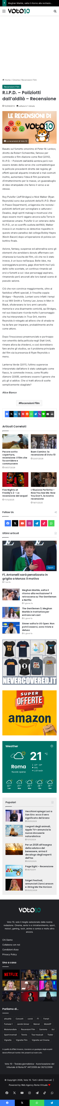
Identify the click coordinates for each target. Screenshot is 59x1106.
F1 (38, 1019)
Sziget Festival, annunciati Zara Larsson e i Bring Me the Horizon (39, 884)
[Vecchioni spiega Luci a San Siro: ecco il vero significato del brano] (14, 816)
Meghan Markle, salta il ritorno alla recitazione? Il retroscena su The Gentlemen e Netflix (39, 595)
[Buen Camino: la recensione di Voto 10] (44, 441)
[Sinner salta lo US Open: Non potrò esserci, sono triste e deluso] (11, 628)
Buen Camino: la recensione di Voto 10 (43, 453)
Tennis (24, 1035)
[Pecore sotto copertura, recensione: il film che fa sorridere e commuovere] (15, 441)
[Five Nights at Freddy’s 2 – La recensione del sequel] (15, 479)
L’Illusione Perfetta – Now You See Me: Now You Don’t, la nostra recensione (43, 494)
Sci (53, 1029)
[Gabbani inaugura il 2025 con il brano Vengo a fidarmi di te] (48, 996)
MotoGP (47, 1024)
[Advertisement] (29, 46)
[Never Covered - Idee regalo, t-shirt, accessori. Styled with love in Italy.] (29, 684)
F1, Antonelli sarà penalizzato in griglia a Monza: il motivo (25, 577)
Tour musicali (37, 1035)
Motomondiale (10, 1029)
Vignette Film (21, 1040)
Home (7, 80)
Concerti (19, 1019)
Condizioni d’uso (10, 949)
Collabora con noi (11, 944)
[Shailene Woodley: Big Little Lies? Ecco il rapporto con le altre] (29, 974)
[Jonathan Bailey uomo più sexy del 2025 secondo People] (11, 996)
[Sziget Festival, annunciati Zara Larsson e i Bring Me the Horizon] (14, 885)
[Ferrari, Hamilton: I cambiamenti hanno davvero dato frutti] (29, 985)
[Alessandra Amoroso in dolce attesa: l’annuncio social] (48, 985)
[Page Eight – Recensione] (14, 871)
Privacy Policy (9, 954)
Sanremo (43, 1029)
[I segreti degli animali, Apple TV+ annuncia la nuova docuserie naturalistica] (14, 831)
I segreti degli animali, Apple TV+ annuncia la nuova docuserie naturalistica (38, 831)
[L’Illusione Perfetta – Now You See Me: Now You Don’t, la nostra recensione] (44, 479)
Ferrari (46, 1019)
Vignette (7, 1040)
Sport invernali (10, 1035)
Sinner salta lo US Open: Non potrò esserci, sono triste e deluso (38, 627)
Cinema (16, 80)
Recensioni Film (29, 80)
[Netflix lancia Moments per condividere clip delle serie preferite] (11, 974)
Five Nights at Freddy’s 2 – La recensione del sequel (15, 492)
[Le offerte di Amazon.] (29, 734)
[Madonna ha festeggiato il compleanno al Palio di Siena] (11, 985)
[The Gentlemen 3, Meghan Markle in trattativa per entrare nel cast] (11, 613)
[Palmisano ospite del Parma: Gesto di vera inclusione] (48, 974)
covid (30, 1019)
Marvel (37, 1024)
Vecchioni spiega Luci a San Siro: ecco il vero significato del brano (38, 814)
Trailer (50, 1035)
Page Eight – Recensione (39, 866)
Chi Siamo (7, 940)
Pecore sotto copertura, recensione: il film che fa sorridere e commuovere (14, 457)
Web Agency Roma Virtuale (34, 1085)
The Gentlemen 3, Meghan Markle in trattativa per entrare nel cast (37, 612)
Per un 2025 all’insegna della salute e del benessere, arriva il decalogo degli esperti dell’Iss (38, 851)
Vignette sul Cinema (40, 1040)
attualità (7, 1019)
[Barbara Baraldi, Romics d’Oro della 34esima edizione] (29, 996)
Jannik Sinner (23, 1024)
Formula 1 (8, 1024)
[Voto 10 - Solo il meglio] (19, 11)
